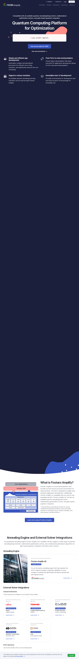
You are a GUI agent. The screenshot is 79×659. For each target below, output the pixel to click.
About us (72, 5)
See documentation (38, 51)
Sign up (72, 1)
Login (65, 1)
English (50, 1)
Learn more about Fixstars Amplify (39, 520)
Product (49, 5)
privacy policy (19, 656)
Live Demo (42, 5)
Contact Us (58, 1)
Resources (56, 5)
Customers (64, 5)
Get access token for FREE (39, 46)
